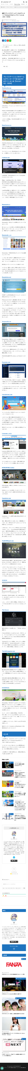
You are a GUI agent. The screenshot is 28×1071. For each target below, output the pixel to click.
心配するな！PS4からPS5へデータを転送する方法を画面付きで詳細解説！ (20, 818)
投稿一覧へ (14, 860)
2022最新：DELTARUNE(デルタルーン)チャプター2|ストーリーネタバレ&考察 (20, 785)
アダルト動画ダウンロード (21, 978)
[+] (19, 888)
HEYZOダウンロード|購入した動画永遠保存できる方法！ (13, 1013)
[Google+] (8, 41)
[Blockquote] (13, 888)
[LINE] (10, 41)
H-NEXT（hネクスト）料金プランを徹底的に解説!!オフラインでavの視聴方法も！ (13, 1055)
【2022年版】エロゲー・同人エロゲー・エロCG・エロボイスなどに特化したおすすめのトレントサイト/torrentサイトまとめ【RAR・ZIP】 (20, 805)
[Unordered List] (11, 888)
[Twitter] (5, 41)
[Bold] (3, 888)
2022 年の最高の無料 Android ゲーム (19, 764)
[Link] (16, 888)
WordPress (23, 1067)
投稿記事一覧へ (14, 941)
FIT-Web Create (12, 1067)
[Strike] (8, 888)
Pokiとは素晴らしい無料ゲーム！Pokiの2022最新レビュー (20, 795)
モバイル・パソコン (4, 4)
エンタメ (11, 4)
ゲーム (10, 20)
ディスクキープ (6, 2)
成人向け (23, 4)
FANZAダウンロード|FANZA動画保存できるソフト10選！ (13, 974)
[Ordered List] (10, 888)
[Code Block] (15, 888)
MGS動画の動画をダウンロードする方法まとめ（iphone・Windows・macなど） (14, 1034)
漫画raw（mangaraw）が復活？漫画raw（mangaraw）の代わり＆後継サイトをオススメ (20, 775)
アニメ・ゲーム (17, 4)
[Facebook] (3, 41)
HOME (3, 7)
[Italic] (5, 888)
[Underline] (6, 888)
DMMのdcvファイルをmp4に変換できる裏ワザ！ (12, 993)
